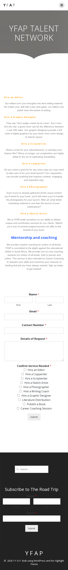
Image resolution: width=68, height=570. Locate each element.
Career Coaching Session (36, 408)
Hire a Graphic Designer (36, 395)
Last (50, 305)
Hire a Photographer (36, 387)
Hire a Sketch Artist (36, 383)
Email (34, 311)
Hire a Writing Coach (36, 391)
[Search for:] (31, 469)
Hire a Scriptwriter (36, 378)
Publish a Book (36, 404)
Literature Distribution (36, 400)
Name (34, 294)
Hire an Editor (36, 370)
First (18, 305)
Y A (9, 5)
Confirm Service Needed (34, 366)
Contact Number (34, 325)
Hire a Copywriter (36, 374)
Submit (34, 417)
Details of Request (34, 339)
